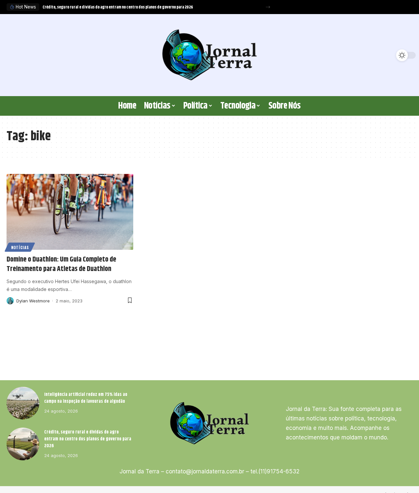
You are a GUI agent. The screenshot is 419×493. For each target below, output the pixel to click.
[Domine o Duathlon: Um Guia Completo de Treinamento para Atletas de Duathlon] (70, 212)
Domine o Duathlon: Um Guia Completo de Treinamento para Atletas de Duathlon (61, 264)
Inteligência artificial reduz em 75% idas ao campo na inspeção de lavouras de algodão (85, 398)
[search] (14, 55)
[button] (268, 7)
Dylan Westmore (33, 300)
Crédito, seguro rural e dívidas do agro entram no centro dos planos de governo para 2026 (118, 7)
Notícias (20, 247)
